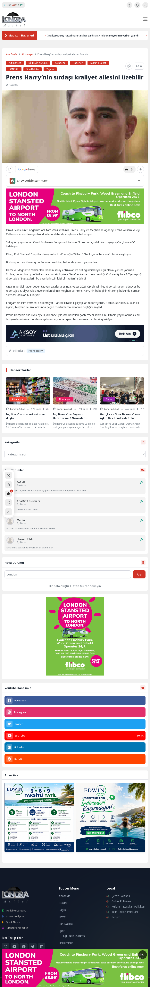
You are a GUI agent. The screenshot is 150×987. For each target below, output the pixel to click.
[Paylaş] (9, 169)
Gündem (60, 63)
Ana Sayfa (11, 54)
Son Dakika (32, 69)
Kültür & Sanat (98, 63)
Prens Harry (36, 350)
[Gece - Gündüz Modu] (129, 7)
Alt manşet (27, 54)
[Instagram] (5, 947)
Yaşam (50, 69)
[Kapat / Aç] (8, 511)
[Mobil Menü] (145, 19)
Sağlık (62, 910)
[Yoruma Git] (142, 482)
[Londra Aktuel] (14, 19)
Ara (139, 574)
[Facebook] (24, 947)
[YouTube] (15, 947)
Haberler (78, 63)
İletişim (63, 949)
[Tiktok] (5, 956)
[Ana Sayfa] (8, 484)
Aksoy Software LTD (107, 982)
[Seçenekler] (140, 169)
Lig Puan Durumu (74, 936)
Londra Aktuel (17, 408)
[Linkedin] (41, 947)
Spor (61, 931)
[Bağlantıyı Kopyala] (128, 66)
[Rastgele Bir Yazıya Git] (8, 475)
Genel (109, 399)
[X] (33, 947)
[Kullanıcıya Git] (10, 521)
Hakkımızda (66, 943)
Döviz (62, 917)
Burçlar (63, 903)
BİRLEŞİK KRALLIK (38, 63)
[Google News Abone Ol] (26, 169)
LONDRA (14, 69)
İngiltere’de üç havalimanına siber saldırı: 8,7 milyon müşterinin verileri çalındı (92, 35)
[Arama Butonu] (145, 5)
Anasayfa (65, 896)
